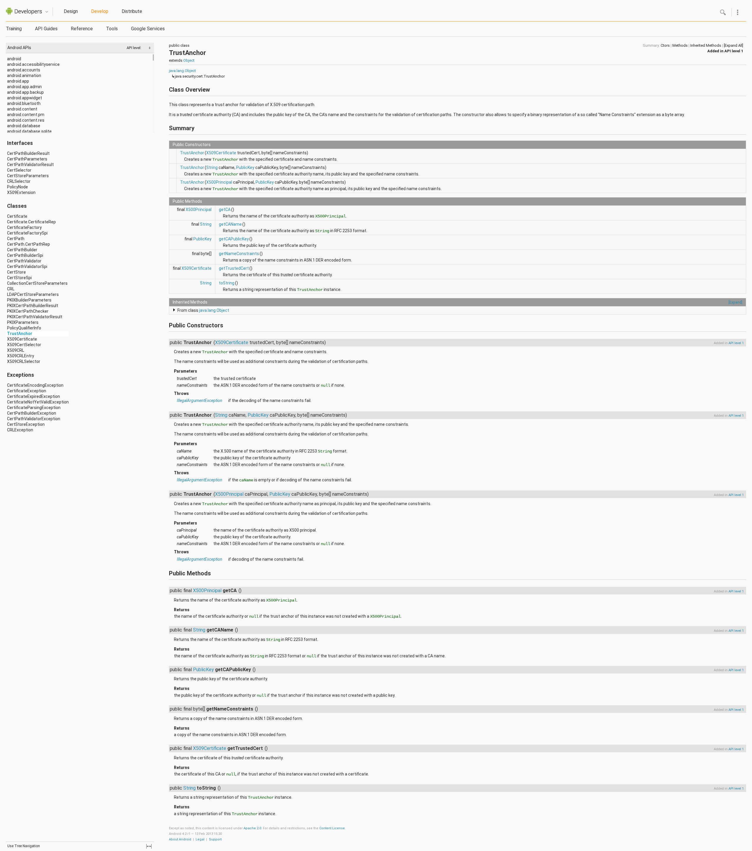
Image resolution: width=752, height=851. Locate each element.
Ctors (665, 45)
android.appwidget (24, 98)
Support (215, 839)
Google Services (148, 28)
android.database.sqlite (29, 131)
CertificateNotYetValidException (38, 402)
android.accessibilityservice (33, 64)
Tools (112, 28)
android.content (22, 109)
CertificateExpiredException (33, 396)
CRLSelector (19, 181)
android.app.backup (25, 92)
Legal (200, 839)
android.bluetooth (24, 103)
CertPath (15, 238)
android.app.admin (24, 86)
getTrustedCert (234, 268)
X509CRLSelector (23, 361)
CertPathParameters (27, 159)
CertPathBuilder (22, 249)
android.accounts (23, 70)
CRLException (20, 430)
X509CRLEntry (20, 356)
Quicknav (46, 12)
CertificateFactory (24, 227)
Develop (99, 11)
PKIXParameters (22, 322)
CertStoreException (26, 424)
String (212, 167)
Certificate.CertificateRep (31, 222)
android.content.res (25, 120)
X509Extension (21, 192)
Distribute (132, 11)
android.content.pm (25, 114)
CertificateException (26, 390)
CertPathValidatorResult (30, 164)
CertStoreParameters (28, 175)
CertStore (16, 272)
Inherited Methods (705, 45)
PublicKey (245, 167)
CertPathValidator (24, 261)
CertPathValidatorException (33, 418)
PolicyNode (17, 187)
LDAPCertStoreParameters (33, 294)
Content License (332, 828)
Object (188, 60)
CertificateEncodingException (35, 385)
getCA (225, 209)
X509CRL (15, 350)
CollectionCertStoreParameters (37, 283)
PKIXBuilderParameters (29, 300)
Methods (680, 45)
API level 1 (733, 51)
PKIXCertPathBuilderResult (32, 305)
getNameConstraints (239, 253)
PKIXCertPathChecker (27, 311)
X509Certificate (22, 339)
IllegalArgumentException (199, 400)
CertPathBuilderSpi (25, 255)
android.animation (24, 75)
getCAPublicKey (234, 239)
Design (71, 11)
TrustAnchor (19, 333)
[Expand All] (733, 45)
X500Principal (219, 182)
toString (226, 283)
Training (14, 28)
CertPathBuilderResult (28, 153)
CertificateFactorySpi (27, 233)
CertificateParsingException (34, 407)
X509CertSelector (24, 344)
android (14, 58)
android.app (18, 81)
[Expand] (735, 302)
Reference (82, 28)
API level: (134, 48)
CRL (10, 289)
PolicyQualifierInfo (24, 328)
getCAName (230, 224)
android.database (23, 125)
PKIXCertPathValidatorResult (34, 316)
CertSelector (19, 170)
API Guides (46, 28)
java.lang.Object (182, 70)
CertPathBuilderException (31, 413)
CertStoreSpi (19, 277)
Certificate (17, 216)
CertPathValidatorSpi (27, 266)
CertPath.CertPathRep (28, 244)
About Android (180, 839)
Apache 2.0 (252, 828)
